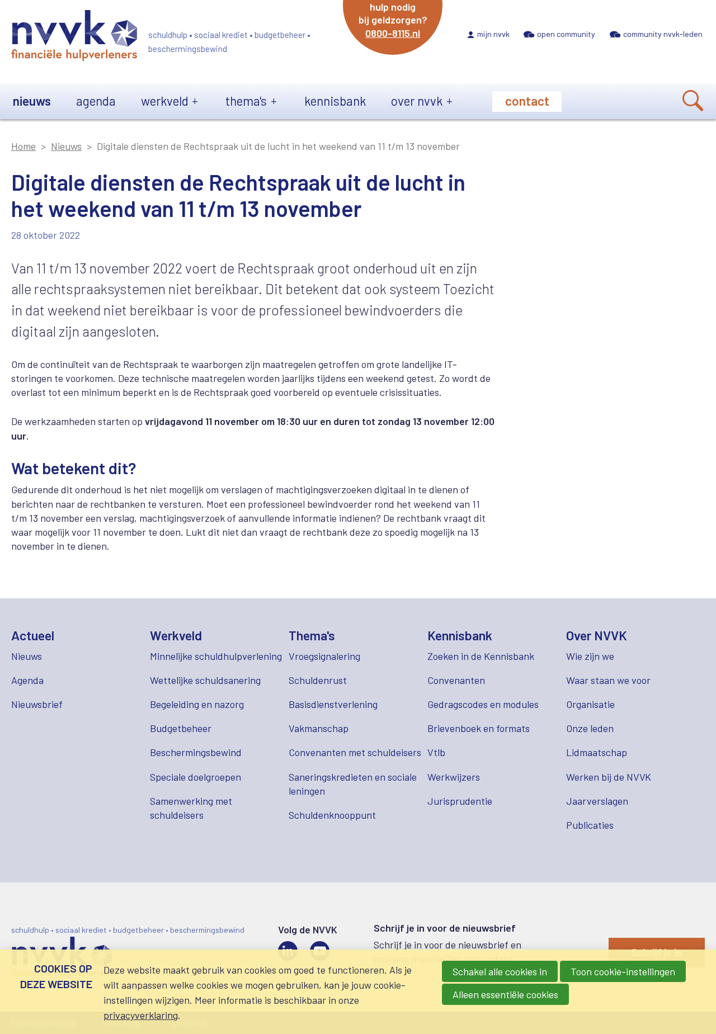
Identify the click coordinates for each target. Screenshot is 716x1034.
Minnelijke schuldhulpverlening (216, 656)
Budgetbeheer (180, 728)
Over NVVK (416, 100)
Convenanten (456, 680)
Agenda (96, 100)
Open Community (566, 34)
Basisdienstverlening (333, 704)
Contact (527, 100)
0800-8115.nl (392, 33)
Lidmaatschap (596, 752)
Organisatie (590, 704)
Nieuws (32, 100)
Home (23, 146)
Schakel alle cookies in (500, 971)
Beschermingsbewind (196, 752)
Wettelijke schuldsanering (205, 680)
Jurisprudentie (459, 801)
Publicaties (590, 825)
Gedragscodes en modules (483, 704)
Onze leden (590, 728)
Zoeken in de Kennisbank (480, 656)
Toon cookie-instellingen (623, 971)
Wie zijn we (590, 656)
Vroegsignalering (324, 656)
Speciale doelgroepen (195, 777)
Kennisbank (335, 100)
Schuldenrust (318, 680)
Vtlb (436, 752)
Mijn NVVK (493, 34)
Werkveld (165, 100)
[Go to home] (74, 37)
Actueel (32, 635)
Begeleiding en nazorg (197, 704)
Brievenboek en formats (478, 728)
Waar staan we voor (608, 680)
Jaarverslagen (597, 801)
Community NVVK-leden (663, 34)
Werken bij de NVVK (608, 777)
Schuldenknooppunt (332, 815)
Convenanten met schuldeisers (355, 752)
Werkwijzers (453, 777)
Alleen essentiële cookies (505, 994)
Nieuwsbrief (37, 704)
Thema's (246, 100)
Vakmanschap (318, 728)
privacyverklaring (140, 1015)
